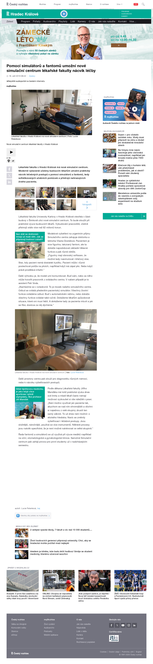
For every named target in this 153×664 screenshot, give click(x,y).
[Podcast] (9, 161)
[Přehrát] (11, 152)
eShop (14, 635)
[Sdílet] (13, 161)
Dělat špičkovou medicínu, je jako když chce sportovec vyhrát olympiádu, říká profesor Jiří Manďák (30, 394)
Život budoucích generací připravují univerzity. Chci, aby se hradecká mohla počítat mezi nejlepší (60, 541)
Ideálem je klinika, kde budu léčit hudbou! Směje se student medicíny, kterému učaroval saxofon (61, 552)
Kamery (124, 16)
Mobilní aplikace (51, 635)
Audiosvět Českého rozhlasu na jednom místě (121, 123)
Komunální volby (18, 628)
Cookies (103, 652)
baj (38, 508)
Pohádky (108, 108)
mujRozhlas (73, 4)
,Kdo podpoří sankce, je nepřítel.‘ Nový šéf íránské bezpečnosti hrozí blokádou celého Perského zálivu (94, 597)
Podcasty (48, 631)
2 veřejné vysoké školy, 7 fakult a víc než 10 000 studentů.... (61, 530)
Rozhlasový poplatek (85, 642)
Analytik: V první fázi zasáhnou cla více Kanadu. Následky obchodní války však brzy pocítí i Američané (22, 596)
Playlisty (63, 21)
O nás (92, 21)
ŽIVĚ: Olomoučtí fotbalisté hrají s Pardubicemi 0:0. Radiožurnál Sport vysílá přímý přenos (129, 596)
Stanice (89, 4)
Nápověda (81, 628)
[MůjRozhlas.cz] (11, 86)
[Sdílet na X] (9, 175)
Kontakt (122, 21)
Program (57, 4)
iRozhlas (42, 4)
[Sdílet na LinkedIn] (9, 182)
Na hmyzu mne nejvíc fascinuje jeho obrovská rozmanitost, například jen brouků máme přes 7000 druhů (131, 155)
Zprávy (32, 76)
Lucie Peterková (77, 372)
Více (132, 21)
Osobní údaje (114, 652)
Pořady (36, 21)
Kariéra (79, 635)
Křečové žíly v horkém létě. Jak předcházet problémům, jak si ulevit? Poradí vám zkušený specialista (132, 170)
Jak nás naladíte (106, 21)
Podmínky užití (128, 652)
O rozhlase (104, 4)
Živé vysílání (110, 112)
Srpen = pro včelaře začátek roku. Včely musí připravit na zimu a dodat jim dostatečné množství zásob (131, 139)
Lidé (72, 21)
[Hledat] (143, 4)
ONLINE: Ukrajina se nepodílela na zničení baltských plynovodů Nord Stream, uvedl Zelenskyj (57, 596)
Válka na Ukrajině (18, 624)
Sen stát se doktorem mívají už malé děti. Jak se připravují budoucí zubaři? (29, 237)
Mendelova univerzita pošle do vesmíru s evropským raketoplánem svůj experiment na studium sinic (132, 198)
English (139, 652)
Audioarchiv (126, 14)
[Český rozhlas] (17, 4)
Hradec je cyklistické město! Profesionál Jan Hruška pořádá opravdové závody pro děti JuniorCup (132, 184)
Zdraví (10, 21)
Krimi (120, 104)
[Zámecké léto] (76, 42)
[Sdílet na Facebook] (9, 169)
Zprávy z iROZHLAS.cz (18, 568)
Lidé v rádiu (81, 631)
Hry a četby (109, 104)
